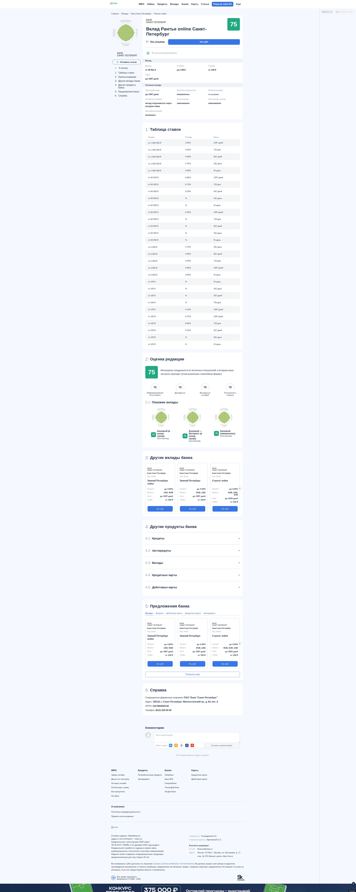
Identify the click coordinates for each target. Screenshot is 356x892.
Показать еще (193, 674)
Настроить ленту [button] (346, 12)
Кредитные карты (193, 613)
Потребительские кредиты (150, 775)
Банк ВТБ (169, 779)
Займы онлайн (118, 775)
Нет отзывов (157, 42)
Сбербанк (169, 775)
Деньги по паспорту (120, 779)
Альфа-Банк (170, 791)
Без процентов (118, 791)
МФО (114, 770)
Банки (168, 770)
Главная (115, 14)
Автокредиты (209, 613)
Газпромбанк (170, 783)
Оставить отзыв (128, 62)
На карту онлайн (118, 783)
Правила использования (122, 816)
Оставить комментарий (221, 745)
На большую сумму (120, 787)
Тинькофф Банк (172, 787)
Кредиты (160, 613)
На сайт (204, 42)
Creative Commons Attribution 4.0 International (173, 864)
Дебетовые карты (174, 613)
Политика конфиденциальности (125, 812)
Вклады (149, 613)
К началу (123, 68)
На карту (115, 796)
